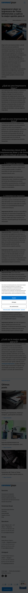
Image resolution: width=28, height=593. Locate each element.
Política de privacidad (15, 309)
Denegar (14, 302)
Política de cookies (6, 309)
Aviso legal (23, 309)
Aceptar (14, 298)
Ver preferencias (14, 306)
